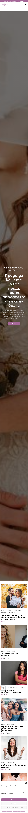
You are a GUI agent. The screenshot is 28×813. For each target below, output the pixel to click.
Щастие (11, 613)
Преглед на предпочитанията (14, 807)
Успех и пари (13, 687)
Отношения (16, 610)
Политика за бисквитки (7, 811)
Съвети (4, 613)
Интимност (6, 610)
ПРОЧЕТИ (14, 323)
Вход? (22, 1)
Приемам (14, 800)
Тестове (11, 651)
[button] (26, 783)
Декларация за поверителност (19, 811)
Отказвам (14, 803)
